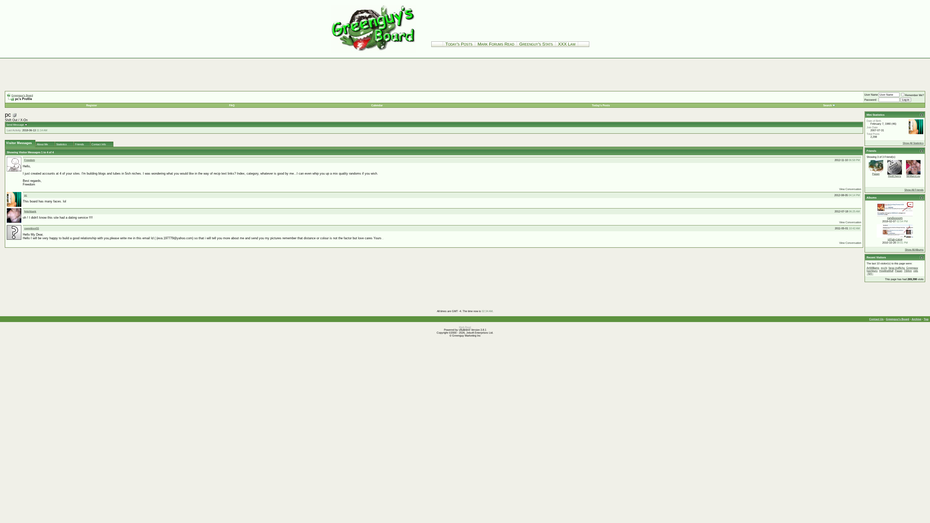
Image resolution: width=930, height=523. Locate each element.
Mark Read (465, 327)
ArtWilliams (873, 267)
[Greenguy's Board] (373, 52)
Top (926, 319)
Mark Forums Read (496, 44)
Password (870, 99)
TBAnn (908, 270)
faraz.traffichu (897, 267)
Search (827, 105)
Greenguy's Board (22, 95)
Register (91, 105)
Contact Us (876, 319)
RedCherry (894, 176)
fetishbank (30, 211)
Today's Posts (459, 44)
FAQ (232, 105)
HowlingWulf (886, 270)
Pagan (876, 173)
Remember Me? (914, 95)
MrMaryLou (913, 176)
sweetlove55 (31, 228)
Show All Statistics (913, 143)
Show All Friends (914, 189)
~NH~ (870, 273)
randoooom (895, 218)
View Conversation (850, 189)
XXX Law (566, 44)
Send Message (15, 124)
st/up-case (895, 239)
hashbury (872, 270)
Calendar (377, 105)
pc (25, 195)
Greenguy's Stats (536, 44)
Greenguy (912, 267)
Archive (916, 319)
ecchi (884, 267)
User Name (871, 94)
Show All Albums (914, 249)
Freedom (29, 160)
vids (915, 270)
